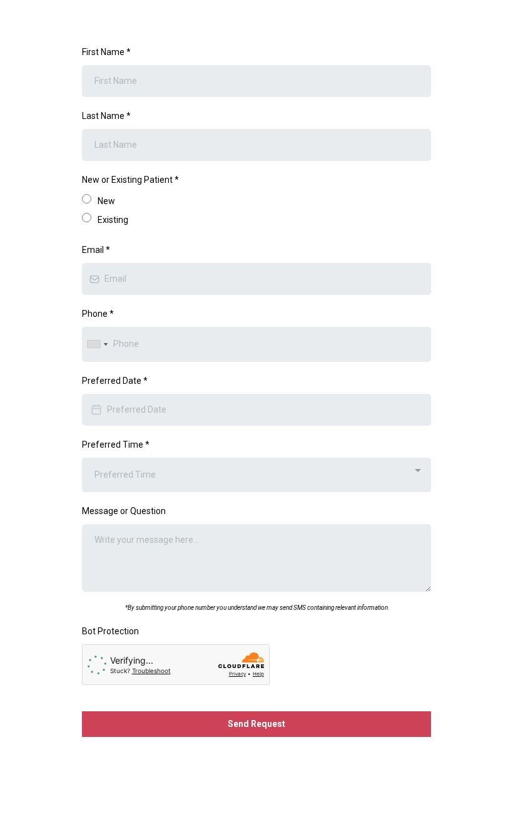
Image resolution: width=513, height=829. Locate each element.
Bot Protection (110, 631)
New (106, 201)
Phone (98, 314)
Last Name (106, 116)
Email (96, 250)
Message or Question (124, 511)
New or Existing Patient (130, 180)
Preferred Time (116, 445)
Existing (113, 220)
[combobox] (97, 344)
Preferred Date (115, 381)
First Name (106, 52)
